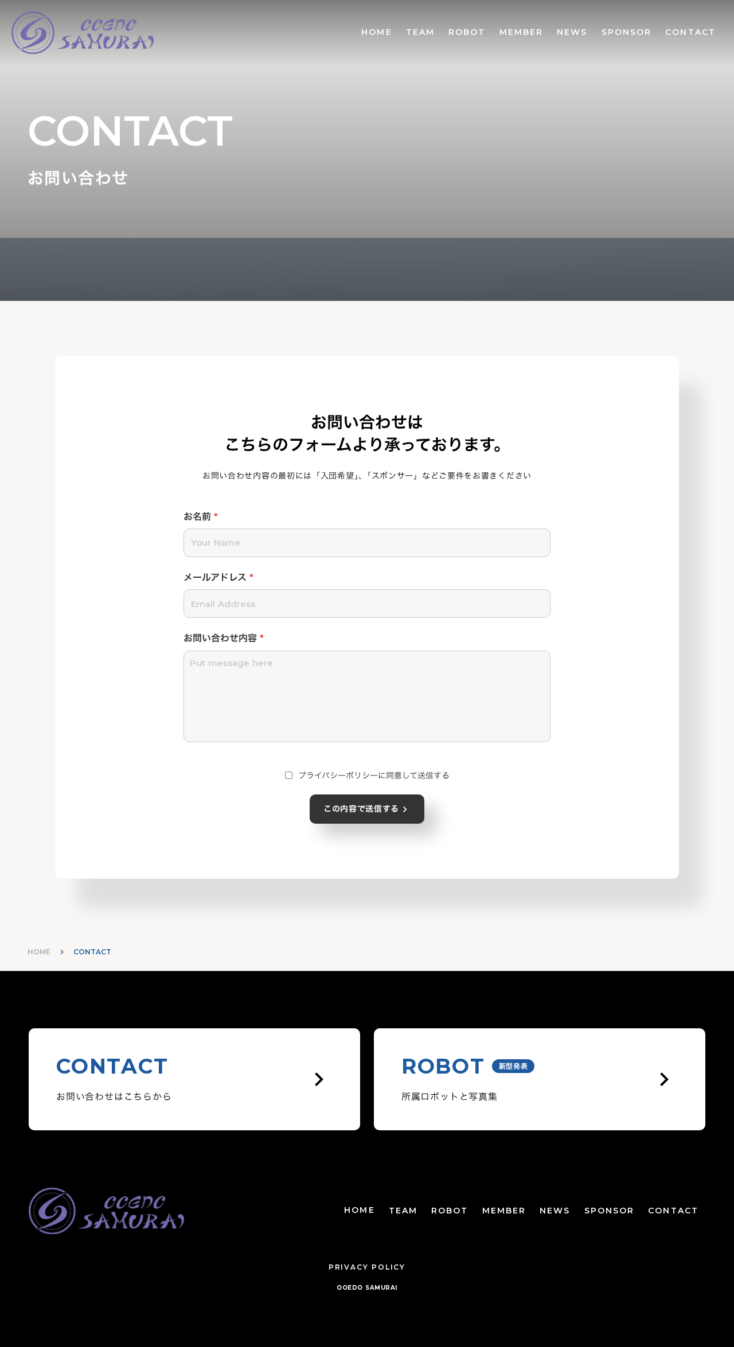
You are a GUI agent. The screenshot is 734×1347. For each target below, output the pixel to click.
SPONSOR (627, 32)
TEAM (420, 32)
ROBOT (467, 32)
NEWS (572, 32)
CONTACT (690, 32)
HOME (376, 32)
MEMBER (521, 32)
